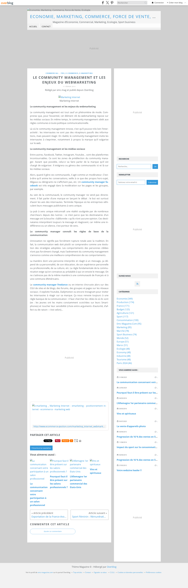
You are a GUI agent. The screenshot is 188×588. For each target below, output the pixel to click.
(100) (127, 320)
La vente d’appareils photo (131, 426)
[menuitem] (33, 26)
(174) (125, 302)
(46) (124, 363)
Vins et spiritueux (126, 413)
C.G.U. (112, 572)
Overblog (111, 566)
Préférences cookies (153, 572)
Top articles (77, 572)
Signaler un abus (100, 572)
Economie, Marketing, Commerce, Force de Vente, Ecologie (102, 16)
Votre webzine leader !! (129, 470)
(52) (122, 338)
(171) (123, 305)
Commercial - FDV (55, 73)
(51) (123, 341)
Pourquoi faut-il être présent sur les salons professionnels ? (149, 392)
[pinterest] (112, 2)
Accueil (33, 26)
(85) (124, 327)
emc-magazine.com (45, 572)
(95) (129, 323)
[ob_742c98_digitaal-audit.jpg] (69, 97)
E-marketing (86, 73)
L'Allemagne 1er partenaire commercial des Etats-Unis (146, 403)
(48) (123, 348)
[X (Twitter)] (107, 2)
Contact (46, 26)
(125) (123, 309)
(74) (127, 334)
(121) (125, 313)
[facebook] (103, 2)
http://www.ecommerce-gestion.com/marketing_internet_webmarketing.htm (69, 426)
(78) (123, 330)
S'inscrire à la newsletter (41, 448)
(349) (125, 298)
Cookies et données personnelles (130, 572)
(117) (122, 316)
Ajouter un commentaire (53, 531)
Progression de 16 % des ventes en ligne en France (144, 436)
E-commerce (72, 73)
